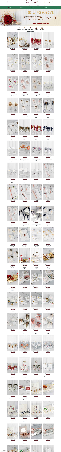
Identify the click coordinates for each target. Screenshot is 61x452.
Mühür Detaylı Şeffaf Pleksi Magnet (36, 94)
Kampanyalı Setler (42, 29)
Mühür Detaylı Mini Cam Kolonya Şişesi (13, 116)
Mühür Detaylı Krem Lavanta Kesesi (36, 224)
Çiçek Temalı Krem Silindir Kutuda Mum (25, 376)
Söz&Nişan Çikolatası (24, 29)
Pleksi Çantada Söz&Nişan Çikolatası (24, 267)
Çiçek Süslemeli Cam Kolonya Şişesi (24, 159)
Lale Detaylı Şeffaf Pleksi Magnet (13, 94)
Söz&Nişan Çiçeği (36, 29)
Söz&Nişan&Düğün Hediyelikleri (30, 29)
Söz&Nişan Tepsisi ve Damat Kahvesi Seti (12, 332)
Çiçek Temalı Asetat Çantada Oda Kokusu (13, 354)
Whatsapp (4, 450)
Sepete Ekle (13, 49)
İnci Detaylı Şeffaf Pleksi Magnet (24, 94)
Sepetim (48, 2)
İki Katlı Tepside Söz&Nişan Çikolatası (36, 267)
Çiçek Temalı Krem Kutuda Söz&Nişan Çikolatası (36, 398)
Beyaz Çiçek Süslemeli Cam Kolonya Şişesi (36, 181)
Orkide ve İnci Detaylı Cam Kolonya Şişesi (48, 94)
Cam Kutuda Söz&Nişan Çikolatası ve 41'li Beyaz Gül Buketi (25, 51)
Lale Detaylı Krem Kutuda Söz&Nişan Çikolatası (48, 420)
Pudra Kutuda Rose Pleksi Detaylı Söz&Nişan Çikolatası (25, 442)
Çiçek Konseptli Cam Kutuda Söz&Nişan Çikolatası (36, 442)
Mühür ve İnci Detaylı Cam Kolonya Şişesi (48, 159)
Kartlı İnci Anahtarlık (12, 245)
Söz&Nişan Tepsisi (19, 29)
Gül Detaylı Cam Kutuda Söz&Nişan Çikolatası (48, 267)
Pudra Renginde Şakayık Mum (24, 398)
